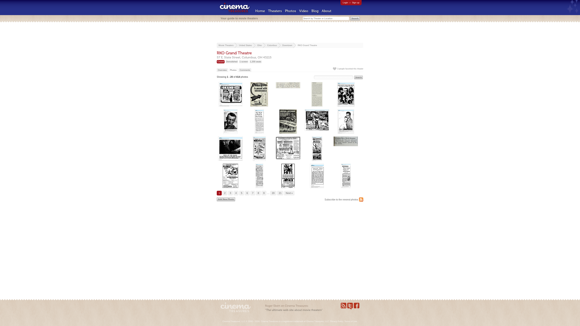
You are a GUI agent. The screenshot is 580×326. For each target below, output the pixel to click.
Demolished (231, 61)
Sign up (355, 2)
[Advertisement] (290, 33)
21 (280, 193)
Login (345, 2)
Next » (289, 193)
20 (273, 193)
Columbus (272, 45)
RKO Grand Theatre (307, 45)
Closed (220, 61)
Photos (290, 11)
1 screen (244, 61)
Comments (245, 70)
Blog (315, 11)
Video (303, 11)
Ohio (259, 45)
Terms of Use (350, 321)
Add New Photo (226, 199)
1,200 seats (255, 61)
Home (260, 11)
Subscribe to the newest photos (341, 199)
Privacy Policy (336, 321)
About (326, 11)
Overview (222, 70)
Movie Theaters (226, 45)
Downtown (287, 45)
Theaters (275, 11)
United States (245, 45)
